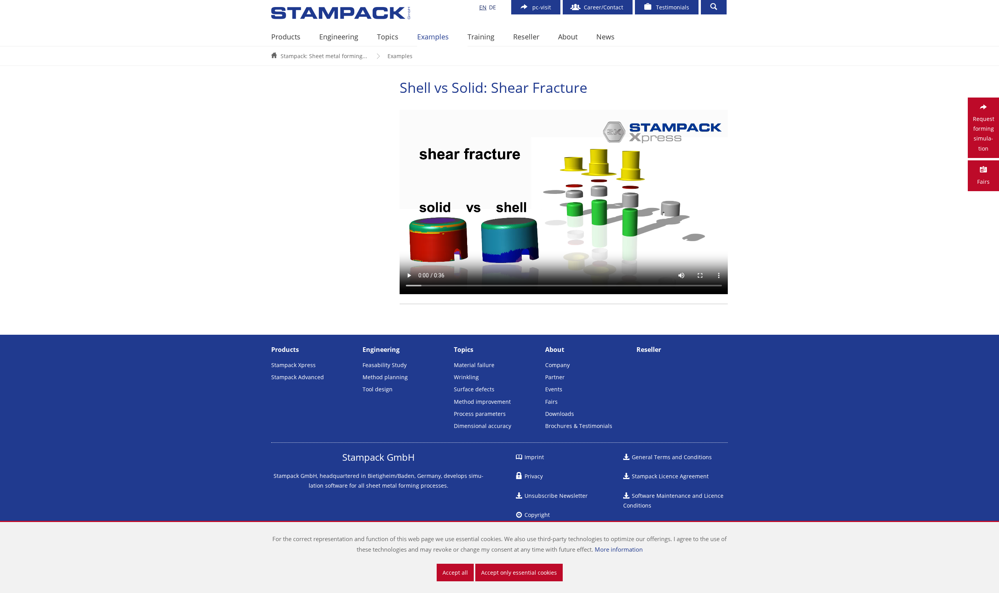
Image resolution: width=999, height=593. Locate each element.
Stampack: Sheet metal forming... (324, 56)
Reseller (526, 36)
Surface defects (474, 389)
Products (285, 36)
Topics (387, 36)
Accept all (455, 572)
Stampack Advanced (297, 377)
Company (557, 365)
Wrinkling (466, 377)
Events (553, 389)
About (568, 36)
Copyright (537, 514)
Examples (433, 36)
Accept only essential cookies (519, 572)
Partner (555, 377)
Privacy (533, 476)
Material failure (474, 365)
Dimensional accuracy (482, 426)
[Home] (366, 13)
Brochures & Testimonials (578, 426)
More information (619, 549)
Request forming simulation (983, 133)
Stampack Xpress (293, 365)
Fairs (551, 401)
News (605, 36)
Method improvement (482, 401)
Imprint (534, 457)
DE (492, 7)
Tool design (378, 389)
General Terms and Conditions (672, 457)
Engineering (338, 36)
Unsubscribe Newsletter (556, 495)
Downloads (559, 413)
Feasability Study (385, 365)
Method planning (385, 377)
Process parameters (480, 413)
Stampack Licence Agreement (670, 476)
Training (481, 36)
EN (483, 7)
